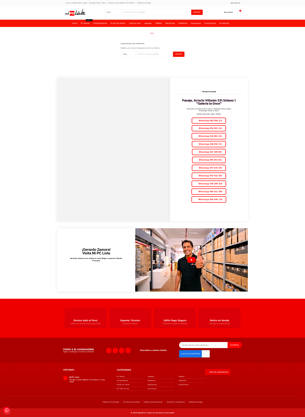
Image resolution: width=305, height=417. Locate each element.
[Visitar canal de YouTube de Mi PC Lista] (100, 268)
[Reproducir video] (191, 260)
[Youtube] (121, 350)
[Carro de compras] (239, 12)
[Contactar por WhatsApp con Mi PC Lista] (6, 410)
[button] (234, 2)
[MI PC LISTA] (75, 12)
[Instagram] (115, 350)
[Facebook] (109, 350)
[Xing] (128, 350)
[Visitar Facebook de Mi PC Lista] (91, 268)
